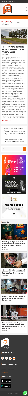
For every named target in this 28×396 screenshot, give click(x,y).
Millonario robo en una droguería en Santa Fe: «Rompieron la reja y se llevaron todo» (13, 298)
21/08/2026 (5, 249)
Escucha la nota (6, 120)
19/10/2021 (5, 54)
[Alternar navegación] (3, 17)
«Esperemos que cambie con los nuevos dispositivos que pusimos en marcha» (13, 140)
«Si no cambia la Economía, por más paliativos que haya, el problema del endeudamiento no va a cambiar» (14, 271)
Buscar (24, 149)
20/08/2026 (5, 275)
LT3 (18, 393)
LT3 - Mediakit (4, 372)
